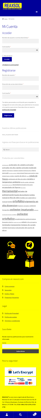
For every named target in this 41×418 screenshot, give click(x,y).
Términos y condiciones (12, 321)
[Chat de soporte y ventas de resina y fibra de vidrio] (11, 245)
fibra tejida (23, 187)
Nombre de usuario (8, 75)
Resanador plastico (7, 222)
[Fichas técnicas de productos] (11, 254)
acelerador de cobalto (17, 165)
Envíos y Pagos (9, 294)
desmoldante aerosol (7, 185)
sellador (24, 222)
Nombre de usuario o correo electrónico (15, 38)
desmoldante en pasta (20, 185)
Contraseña (6, 47)
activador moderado (29, 168)
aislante (15, 170)
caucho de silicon (20, 176)
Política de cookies (11, 317)
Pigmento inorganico (24, 206)
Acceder (7, 59)
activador (30, 165)
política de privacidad (9, 110)
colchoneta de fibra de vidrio (17, 179)
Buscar (20, 414)
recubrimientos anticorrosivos (25, 219)
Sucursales (8, 290)
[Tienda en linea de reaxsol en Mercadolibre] (29, 254)
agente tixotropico (7, 170)
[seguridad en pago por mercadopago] (20, 381)
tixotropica (11, 228)
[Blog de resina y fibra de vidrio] (29, 245)
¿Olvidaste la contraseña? (10, 65)
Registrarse (8, 115)
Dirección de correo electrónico (12, 84)
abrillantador (5, 165)
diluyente (30, 185)
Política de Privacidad (12, 313)
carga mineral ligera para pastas (25, 173)
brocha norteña (12, 173)
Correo (4, 343)
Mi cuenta (7, 414)
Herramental (10, 191)
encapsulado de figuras (11, 187)
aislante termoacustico (25, 170)
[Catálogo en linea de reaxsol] (29, 263)
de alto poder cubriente (27, 182)
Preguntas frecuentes (12, 297)
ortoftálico (19, 201)
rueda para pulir (17, 222)
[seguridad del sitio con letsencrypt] (20, 372)
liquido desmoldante (21, 195)
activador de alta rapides (11, 168)
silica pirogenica (32, 222)
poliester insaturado (22, 209)
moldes (10, 202)
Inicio (5, 19)
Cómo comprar (9, 286)
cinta (28, 176)
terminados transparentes (11, 225)
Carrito (31, 413)
